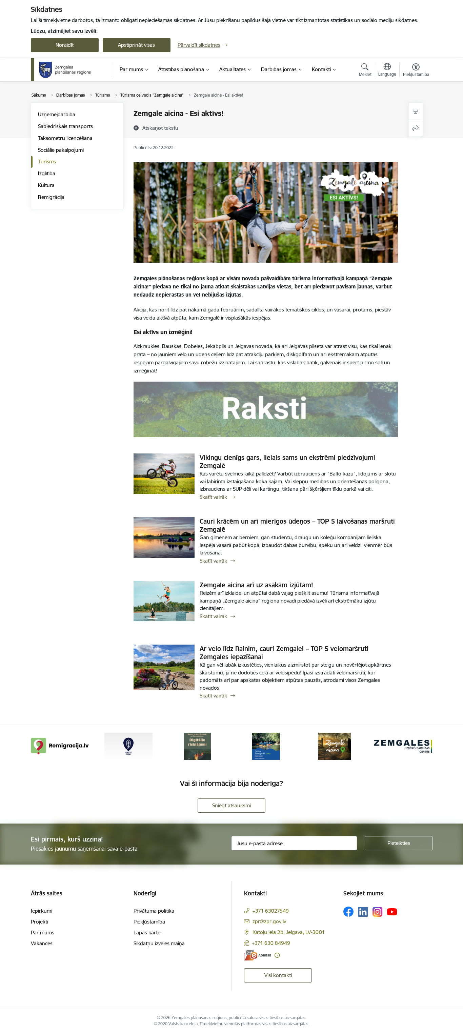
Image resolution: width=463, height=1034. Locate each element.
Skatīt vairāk (213, 497)
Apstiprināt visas (136, 45)
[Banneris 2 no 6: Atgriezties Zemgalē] (128, 746)
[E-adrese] (257, 955)
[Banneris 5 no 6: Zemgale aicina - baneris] (334, 746)
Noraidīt (65, 45)
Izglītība (46, 173)
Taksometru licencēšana (65, 138)
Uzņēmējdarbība (56, 114)
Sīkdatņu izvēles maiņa (159, 943)
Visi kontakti (278, 975)
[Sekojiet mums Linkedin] (363, 912)
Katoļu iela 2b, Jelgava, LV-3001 (289, 932)
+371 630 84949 (271, 943)
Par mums (42, 932)
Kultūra (46, 185)
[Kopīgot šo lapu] (415, 128)
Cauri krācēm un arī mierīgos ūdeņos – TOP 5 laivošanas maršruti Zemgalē (297, 525)
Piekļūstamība (149, 921)
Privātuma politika (154, 911)
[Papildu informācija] (277, 955)
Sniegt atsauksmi (231, 805)
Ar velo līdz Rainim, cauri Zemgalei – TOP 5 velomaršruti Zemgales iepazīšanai (284, 653)
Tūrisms (47, 161)
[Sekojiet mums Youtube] (392, 911)
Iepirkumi (41, 911)
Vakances (42, 943)
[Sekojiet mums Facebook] (348, 912)
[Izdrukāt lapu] (415, 111)
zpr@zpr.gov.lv (269, 921)
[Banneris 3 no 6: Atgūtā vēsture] (197, 746)
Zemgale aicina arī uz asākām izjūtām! (256, 585)
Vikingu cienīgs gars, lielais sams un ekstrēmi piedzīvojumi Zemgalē (287, 461)
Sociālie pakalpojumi (61, 150)
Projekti (39, 921)
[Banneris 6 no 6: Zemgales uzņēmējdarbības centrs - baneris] (403, 746)
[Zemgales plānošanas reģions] (66, 70)
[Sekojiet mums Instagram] (378, 912)
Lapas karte (147, 932)
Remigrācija (51, 197)
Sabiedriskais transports (65, 126)
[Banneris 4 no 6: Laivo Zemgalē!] (266, 746)
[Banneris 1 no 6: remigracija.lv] (60, 746)
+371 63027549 (271, 911)
